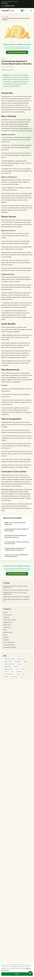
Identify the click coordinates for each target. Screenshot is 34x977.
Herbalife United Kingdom (9, 647)
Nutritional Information (9, 659)
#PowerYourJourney (9, 674)
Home (2, 16)
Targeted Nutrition (8, 622)
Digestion (26, 661)
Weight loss (6, 617)
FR (27, 10)
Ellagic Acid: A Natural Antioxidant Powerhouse (15, 523)
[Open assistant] (30, 973)
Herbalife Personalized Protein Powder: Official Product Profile (15, 586)
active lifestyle (17, 661)
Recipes (5, 635)
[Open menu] (31, 10)
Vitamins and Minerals (9, 664)
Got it (17, 974)
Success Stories (7, 625)
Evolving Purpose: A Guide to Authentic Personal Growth (17, 542)
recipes (17, 669)
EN (22, 10)
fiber (12, 671)
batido (23, 674)
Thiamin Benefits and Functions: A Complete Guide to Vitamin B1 (15, 549)
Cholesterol (16, 666)
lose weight (18, 671)
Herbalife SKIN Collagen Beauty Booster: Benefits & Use (16, 600)
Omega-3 (6, 676)
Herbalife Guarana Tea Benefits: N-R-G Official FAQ (16, 596)
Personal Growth (7, 614)
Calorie (18, 674)
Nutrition (23, 669)
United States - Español (9, 619)
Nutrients (3, 59)
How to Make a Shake (8, 642)
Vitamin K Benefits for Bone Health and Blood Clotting (17, 530)
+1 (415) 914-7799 (8, 6)
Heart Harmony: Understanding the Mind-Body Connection (15, 536)
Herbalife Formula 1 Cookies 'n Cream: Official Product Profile (15, 593)
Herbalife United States (9, 645)
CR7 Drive (6, 671)
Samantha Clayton (8, 632)
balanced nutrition (8, 669)
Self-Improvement (21, 659)
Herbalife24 (6, 640)
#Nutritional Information (8, 69)
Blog (7, 16)
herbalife (19, 664)
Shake (4, 630)
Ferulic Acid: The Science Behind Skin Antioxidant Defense (16, 555)
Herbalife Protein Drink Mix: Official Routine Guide (16, 590)
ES (24, 10)
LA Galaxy (5, 637)
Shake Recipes (7, 627)
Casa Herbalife (7, 666)
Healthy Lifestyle (8, 661)
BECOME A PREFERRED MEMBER (17, 52)
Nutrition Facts (14, 676)
